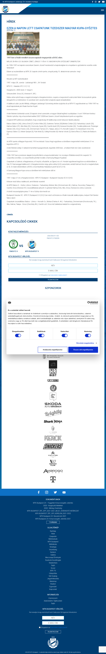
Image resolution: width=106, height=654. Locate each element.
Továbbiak (53, 522)
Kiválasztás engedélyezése (52, 350)
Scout (53, 568)
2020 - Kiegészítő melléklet (53, 506)
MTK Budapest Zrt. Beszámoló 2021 (53, 516)
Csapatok (53, 536)
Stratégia (53, 547)
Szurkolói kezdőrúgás (53, 560)
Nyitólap (53, 531)
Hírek (53, 534)
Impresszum (53, 598)
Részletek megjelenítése (85, 343)
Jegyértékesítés (53, 579)
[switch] (41, 335)
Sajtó (53, 565)
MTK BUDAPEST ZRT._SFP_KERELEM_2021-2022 (53, 513)
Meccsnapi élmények (53, 557)
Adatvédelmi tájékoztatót (58, 275)
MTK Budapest (53, 542)
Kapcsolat (53, 589)
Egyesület (53, 587)
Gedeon (53, 552)
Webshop (53, 581)
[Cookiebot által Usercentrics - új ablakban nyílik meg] (89, 302)
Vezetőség (53, 550)
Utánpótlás (53, 573)
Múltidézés (53, 544)
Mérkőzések (53, 539)
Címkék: (10, 215)
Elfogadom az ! (54, 275)
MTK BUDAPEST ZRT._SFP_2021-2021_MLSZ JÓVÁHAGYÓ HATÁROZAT (53, 511)
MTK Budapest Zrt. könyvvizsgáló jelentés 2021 (53, 519)
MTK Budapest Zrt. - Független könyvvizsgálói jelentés (53, 503)
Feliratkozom (53, 280)
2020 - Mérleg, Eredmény (53, 508)
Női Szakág (53, 576)
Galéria (53, 555)
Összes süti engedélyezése (83, 350)
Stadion (53, 584)
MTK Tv (53, 571)
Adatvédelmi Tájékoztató (53, 601)
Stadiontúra (53, 563)
